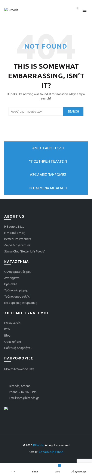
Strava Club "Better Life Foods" (24, 251)
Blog (7, 335)
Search (73, 111)
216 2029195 (28, 392)
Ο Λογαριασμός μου (17, 271)
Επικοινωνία (12, 323)
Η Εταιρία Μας (14, 226)
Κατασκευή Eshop (51, 452)
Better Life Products (17, 239)
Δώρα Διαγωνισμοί (17, 245)
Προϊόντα (10, 284)
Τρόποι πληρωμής (16, 290)
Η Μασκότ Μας (14, 233)
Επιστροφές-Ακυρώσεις (20, 302)
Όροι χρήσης (13, 341)
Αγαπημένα (12, 278)
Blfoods (38, 445)
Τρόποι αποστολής (17, 296)
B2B (7, 329)
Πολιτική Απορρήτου (18, 348)
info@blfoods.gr (28, 398)
